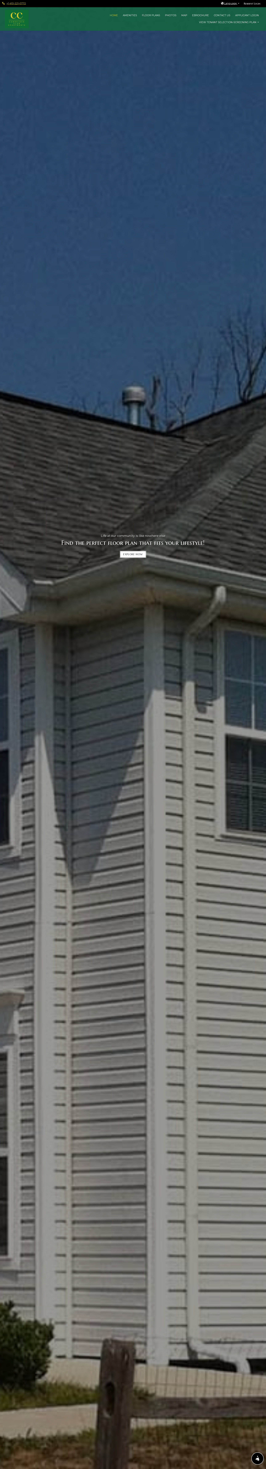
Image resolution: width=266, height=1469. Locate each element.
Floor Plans (151, 15)
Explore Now (133, 554)
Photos (170, 15)
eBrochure (200, 15)
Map (184, 15)
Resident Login (254, 3)
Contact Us (222, 15)
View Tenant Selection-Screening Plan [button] (228, 22)
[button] (230, 3)
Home (114, 15)
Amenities (130, 15)
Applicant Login (247, 15)
